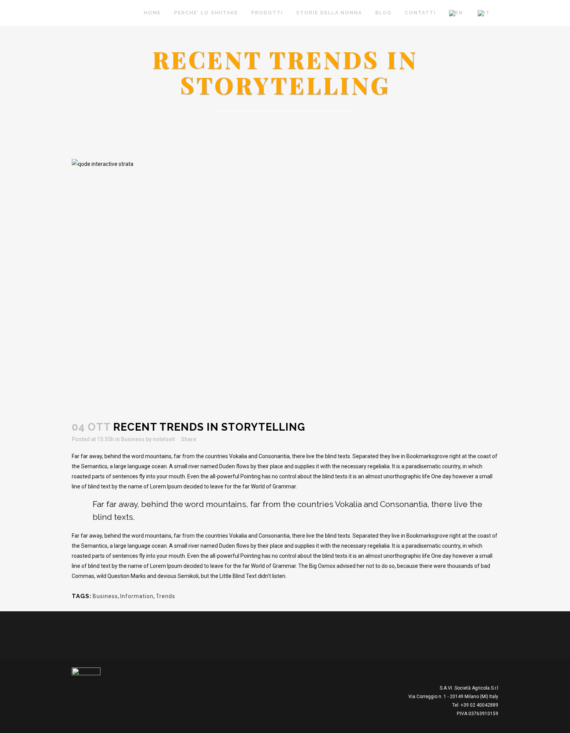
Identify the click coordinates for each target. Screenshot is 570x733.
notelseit (164, 439)
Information (137, 596)
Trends (165, 596)
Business (133, 439)
